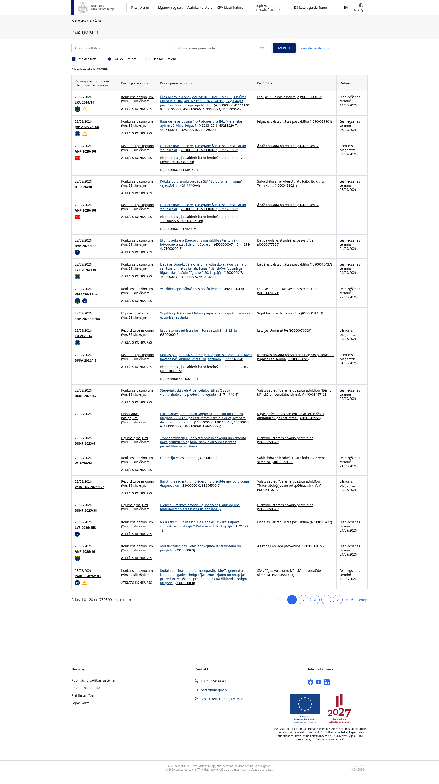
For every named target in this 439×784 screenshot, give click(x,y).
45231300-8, (169, 129)
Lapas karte (80, 703)
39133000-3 (185, 550)
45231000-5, (189, 129)
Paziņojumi (140, 7)
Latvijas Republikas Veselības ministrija (287, 289)
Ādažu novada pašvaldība (277, 146)
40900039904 (321, 121)
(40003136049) (191, 221)
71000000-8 (172, 248)
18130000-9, (173, 426)
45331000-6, (193, 109)
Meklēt (284, 48)
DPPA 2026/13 (85, 360)
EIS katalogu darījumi (310, 7)
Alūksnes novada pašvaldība (279, 546)
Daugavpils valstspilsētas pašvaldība (285, 240)
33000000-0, (192, 485)
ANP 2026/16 (85, 552)
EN (345, 7)
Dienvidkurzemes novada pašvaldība (285, 438)
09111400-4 (190, 185)
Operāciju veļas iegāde (177, 458)
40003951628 (283, 574)
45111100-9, (189, 276)
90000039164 (311, 97)
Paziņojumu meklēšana (86, 21)
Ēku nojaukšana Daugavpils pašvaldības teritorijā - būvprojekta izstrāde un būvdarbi (199, 242)
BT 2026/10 (83, 187)
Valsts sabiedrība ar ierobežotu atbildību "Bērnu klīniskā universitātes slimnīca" (294, 392)
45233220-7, (228, 125)
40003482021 (286, 185)
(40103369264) (182, 162)
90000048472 (308, 146)
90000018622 (312, 546)
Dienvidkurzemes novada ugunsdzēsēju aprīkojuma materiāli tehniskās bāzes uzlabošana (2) (200, 507)
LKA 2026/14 (84, 102)
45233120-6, (209, 125)
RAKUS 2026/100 (88, 576)
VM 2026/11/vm (87, 294)
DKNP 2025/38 (86, 510)
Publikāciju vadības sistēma (93, 680)
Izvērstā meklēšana (314, 48)
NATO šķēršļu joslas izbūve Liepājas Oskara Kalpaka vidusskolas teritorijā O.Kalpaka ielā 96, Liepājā (199, 524)
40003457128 (316, 394)
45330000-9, (212, 109)
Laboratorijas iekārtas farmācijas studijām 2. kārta (198, 330)
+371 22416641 (213, 681)
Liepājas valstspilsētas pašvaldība (283, 264)
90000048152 (312, 313)
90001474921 (268, 293)
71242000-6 (208, 129)
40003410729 (268, 489)
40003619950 (310, 418)
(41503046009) (171, 371)
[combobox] (219, 48)
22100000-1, (190, 150)
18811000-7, (224, 422)
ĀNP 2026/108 (86, 151)
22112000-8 (228, 150)
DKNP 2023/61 (86, 443)
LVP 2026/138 (85, 270)
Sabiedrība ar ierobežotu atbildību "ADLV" (217, 367)
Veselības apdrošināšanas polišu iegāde (191, 289)
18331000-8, (193, 426)
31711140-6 (228, 394)
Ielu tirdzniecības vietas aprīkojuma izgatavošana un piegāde (200, 548)
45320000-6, (169, 276)
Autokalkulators (199, 7)
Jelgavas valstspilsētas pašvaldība (283, 121)
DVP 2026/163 (85, 246)
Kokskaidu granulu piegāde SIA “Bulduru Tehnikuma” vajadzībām (201, 183)
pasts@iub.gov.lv (213, 689)
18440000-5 (211, 426)
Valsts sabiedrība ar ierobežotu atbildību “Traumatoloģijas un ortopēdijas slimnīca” (289, 483)
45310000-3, (173, 109)
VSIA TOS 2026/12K (89, 487)
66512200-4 (234, 289)
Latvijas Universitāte (272, 330)
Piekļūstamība (82, 695)
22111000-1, (210, 150)
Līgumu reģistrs (170, 7)
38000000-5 (170, 334)
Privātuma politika (85, 688)
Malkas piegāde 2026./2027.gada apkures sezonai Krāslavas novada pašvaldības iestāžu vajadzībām (206, 357)
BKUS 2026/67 (85, 396)
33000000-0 (208, 458)
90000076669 (300, 330)
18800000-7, (204, 422)
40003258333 (283, 462)
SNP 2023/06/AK (87, 319)
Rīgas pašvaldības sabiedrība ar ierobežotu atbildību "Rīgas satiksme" (290, 416)
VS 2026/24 (83, 463)
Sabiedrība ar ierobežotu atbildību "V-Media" (202, 160)
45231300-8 (208, 276)
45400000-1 (231, 109)
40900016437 (321, 264)
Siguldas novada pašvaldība (278, 313)
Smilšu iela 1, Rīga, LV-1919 (222, 698)
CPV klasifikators (230, 7)
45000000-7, (224, 105)
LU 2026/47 (83, 336)
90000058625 (268, 442)
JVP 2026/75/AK (87, 127)
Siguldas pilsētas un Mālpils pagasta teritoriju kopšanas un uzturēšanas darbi (205, 315)
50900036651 (298, 359)
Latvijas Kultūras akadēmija (278, 97)
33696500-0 (211, 485)
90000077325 (268, 244)
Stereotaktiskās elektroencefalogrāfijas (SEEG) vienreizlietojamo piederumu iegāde (195, 392)
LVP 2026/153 (85, 528)
